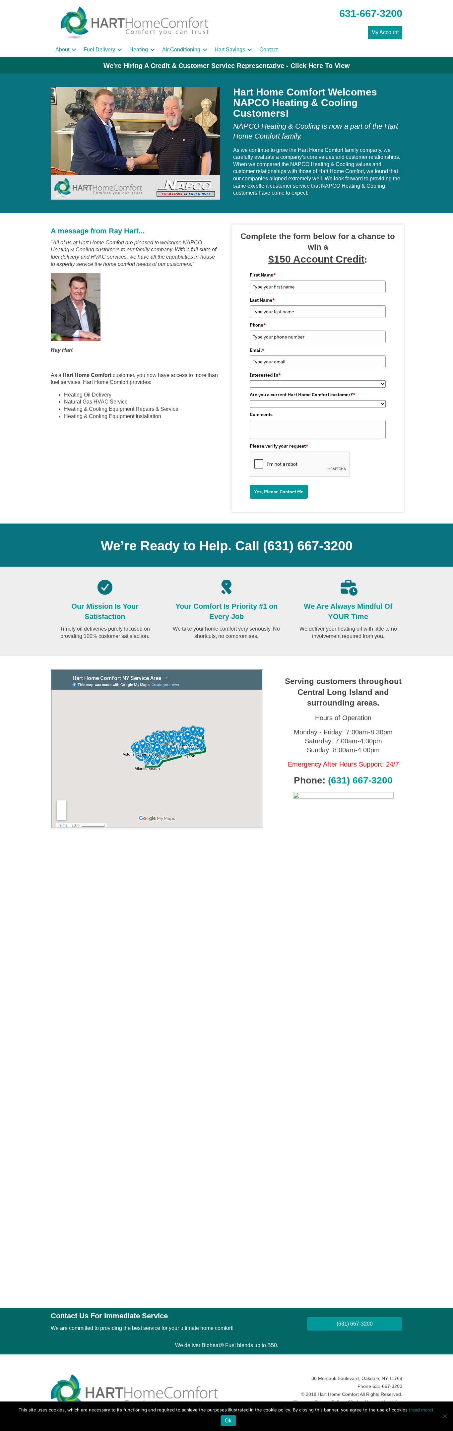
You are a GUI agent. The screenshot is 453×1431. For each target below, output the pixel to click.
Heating (138, 49)
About (62, 49)
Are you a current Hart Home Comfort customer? (303, 395)
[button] (74, 49)
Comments (261, 414)
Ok (228, 1420)
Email (257, 350)
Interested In (265, 375)
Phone (258, 325)
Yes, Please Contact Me (278, 492)
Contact (268, 49)
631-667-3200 (370, 13)
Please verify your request (279, 446)
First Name (263, 275)
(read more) (421, 1409)
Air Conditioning (181, 49)
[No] (444, 1416)
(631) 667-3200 (308, 545)
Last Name (262, 300)
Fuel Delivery (99, 49)
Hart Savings (230, 49)
